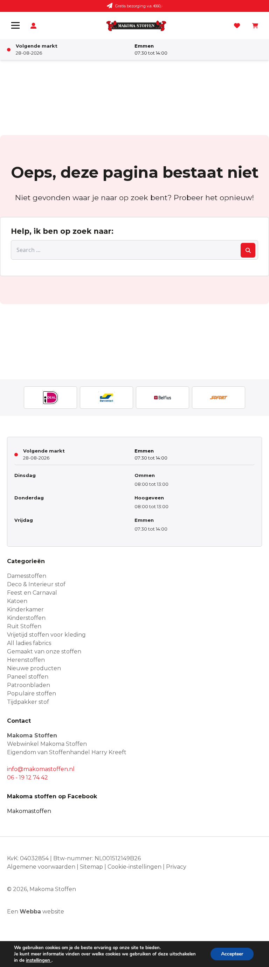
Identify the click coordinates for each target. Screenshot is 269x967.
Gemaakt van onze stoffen (44, 651)
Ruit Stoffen (24, 626)
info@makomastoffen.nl (41, 769)
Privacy (176, 866)
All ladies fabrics (29, 643)
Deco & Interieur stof (36, 584)
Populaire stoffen (31, 693)
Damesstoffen (26, 576)
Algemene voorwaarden (41, 866)
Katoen (17, 601)
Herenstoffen (26, 660)
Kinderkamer (25, 609)
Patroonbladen (28, 685)
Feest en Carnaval (32, 592)
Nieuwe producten (34, 668)
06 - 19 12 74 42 (27, 777)
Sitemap (91, 866)
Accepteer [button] (232, 954)
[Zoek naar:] (134, 250)
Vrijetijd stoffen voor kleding (46, 634)
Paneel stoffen (27, 676)
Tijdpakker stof (28, 702)
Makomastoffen (29, 811)
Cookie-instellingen (134, 866)
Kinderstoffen (26, 618)
